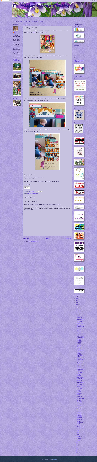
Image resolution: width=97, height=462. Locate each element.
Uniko (41, 21)
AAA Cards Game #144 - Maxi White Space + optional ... (80, 403)
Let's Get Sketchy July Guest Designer (80, 423)
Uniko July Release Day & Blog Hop (80, 326)
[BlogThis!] (38, 191)
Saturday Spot (80, 323)
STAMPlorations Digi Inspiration (80, 337)
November (79, 307)
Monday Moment (80, 319)
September (79, 311)
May (78, 432)
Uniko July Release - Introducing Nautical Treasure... (79, 341)
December (79, 305)
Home (15, 18)
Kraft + (34, 32)
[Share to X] (39, 191)
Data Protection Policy (24, 18)
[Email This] (37, 191)
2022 (77, 298)
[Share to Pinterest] (41, 191)
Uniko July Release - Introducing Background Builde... (79, 354)
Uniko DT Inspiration (79, 411)
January (79, 440)
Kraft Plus (29, 193)
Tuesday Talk (79, 317)
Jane (15, 32)
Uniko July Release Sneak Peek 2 (80, 359)
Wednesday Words (79, 394)
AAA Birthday (19, 21)
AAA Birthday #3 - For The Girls (80, 427)
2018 (77, 442)
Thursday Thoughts (79, 375)
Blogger (55, 459)
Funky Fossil (27, 21)
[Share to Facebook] (40, 191)
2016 (77, 446)
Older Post (69, 238)
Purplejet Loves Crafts (41, 5)
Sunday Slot (79, 321)
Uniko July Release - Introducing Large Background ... (80, 348)
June (78, 430)
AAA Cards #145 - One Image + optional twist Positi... (80, 364)
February (79, 438)
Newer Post (26, 238)
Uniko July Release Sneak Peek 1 (80, 369)
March (78, 436)
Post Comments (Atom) (33, 241)
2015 (77, 448)
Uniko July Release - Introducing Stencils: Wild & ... (80, 332)
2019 (77, 304)
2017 (77, 444)
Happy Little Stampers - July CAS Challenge (79, 416)
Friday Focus (79, 372)
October (79, 309)
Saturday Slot (79, 407)
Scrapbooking (35, 21)
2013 (77, 452)
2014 (77, 450)
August (78, 313)
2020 (77, 302)
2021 (77, 300)
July (78, 315)
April (78, 434)
